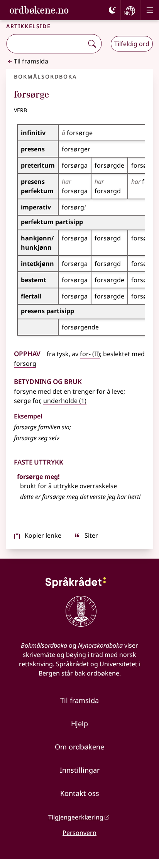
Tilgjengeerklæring (75, 817)
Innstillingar (80, 770)
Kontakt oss (79, 793)
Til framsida (31, 61)
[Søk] (92, 44)
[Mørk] (112, 10)
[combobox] (46, 43)
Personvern (79, 832)
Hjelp (79, 723)
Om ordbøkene (79, 746)
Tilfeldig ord (131, 43)
